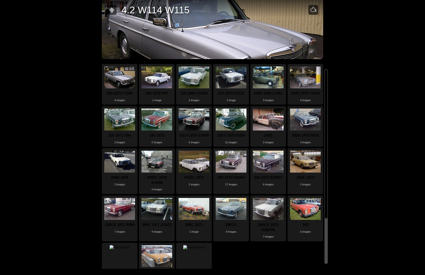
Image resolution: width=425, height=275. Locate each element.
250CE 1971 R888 (120, 225)
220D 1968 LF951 (268, 93)
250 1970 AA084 (231, 177)
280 (305, 225)
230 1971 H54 (119, 135)
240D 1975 (119, 177)
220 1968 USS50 (194, 93)
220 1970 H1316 (231, 93)
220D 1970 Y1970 (305, 93)
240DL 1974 (194, 177)
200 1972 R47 (157, 93)
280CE (231, 225)
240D (268, 135)
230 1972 (157, 135)
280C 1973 (194, 225)
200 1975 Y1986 (120, 93)
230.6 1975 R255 (231, 135)
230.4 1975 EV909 (194, 135)
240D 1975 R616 (305, 135)
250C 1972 (305, 177)
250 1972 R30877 (268, 177)
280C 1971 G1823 (156, 225)
